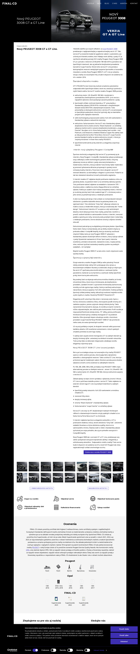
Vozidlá (90, 3)
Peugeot (70, 561)
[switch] (53, 650)
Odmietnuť (124, 641)
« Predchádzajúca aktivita (42, 488)
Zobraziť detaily (99, 650)
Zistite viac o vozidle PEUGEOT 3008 (98, 452)
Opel (70, 576)
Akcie (99, 3)
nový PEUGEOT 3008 (110, 49)
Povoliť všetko (124, 629)
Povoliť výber (124, 635)
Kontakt (134, 3)
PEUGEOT (35, 547)
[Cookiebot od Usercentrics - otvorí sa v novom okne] (12, 650)
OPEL (28, 550)
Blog (107, 3)
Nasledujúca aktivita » (98, 488)
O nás (114, 3)
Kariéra (123, 3)
